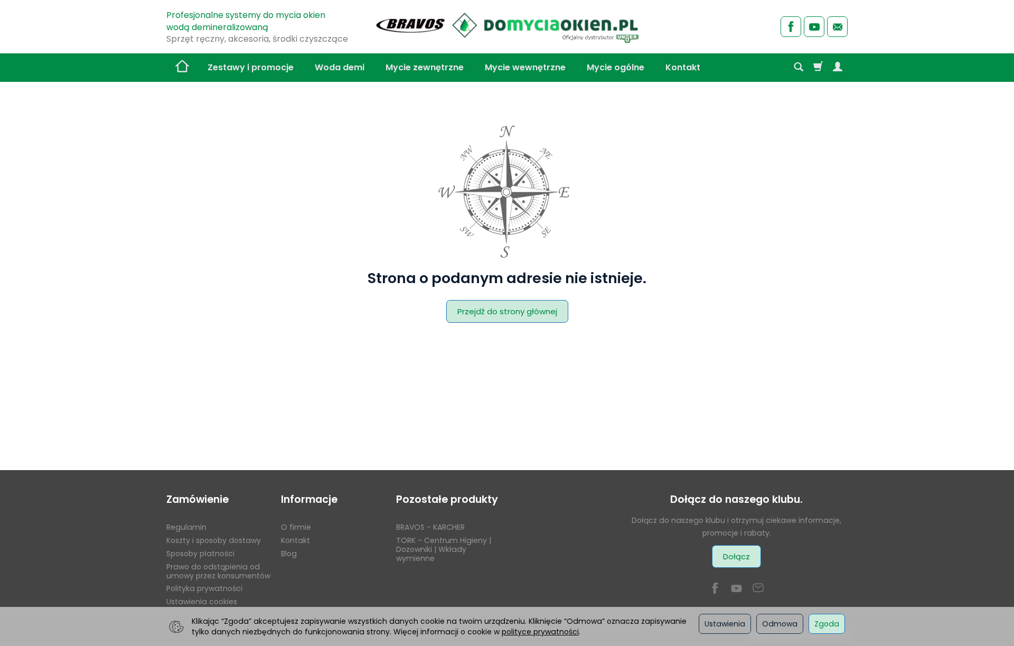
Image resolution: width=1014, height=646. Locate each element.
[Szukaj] (798, 67)
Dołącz (736, 556)
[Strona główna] (507, 25)
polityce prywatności (540, 631)
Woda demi (339, 67)
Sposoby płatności (200, 553)
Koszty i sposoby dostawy (213, 540)
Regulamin (186, 527)
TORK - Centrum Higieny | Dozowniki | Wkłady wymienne (443, 549)
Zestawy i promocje (251, 67)
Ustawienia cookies (201, 601)
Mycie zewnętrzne (425, 67)
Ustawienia (725, 624)
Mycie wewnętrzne (525, 67)
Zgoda (826, 624)
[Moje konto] (838, 67)
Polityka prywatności (204, 588)
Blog (289, 553)
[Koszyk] (818, 67)
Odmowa (779, 624)
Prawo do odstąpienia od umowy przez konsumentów (218, 571)
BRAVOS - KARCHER (430, 527)
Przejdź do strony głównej (507, 311)
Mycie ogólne (615, 67)
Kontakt (682, 67)
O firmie (296, 527)
